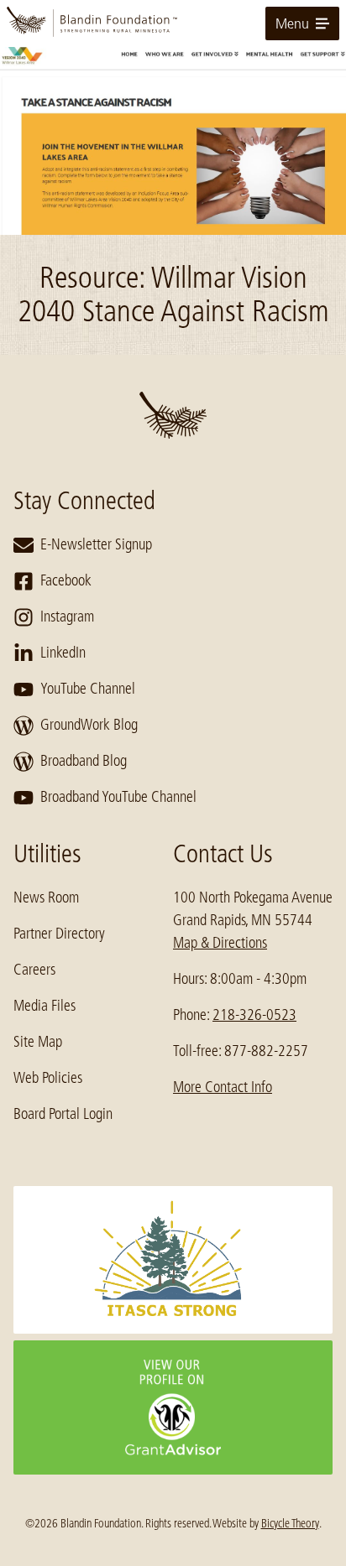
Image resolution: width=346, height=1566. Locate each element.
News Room (46, 897)
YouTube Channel (87, 688)
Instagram (67, 616)
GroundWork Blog (89, 724)
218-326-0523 (254, 1015)
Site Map (37, 1042)
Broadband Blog (83, 761)
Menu (292, 23)
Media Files (44, 1005)
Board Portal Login (63, 1114)
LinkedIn (63, 652)
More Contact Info (222, 1087)
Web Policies (47, 1078)
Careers (34, 969)
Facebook (66, 580)
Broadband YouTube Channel (118, 797)
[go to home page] (173, 23)
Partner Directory (59, 933)
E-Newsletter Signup (96, 544)
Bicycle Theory (290, 1523)
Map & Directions (220, 943)
